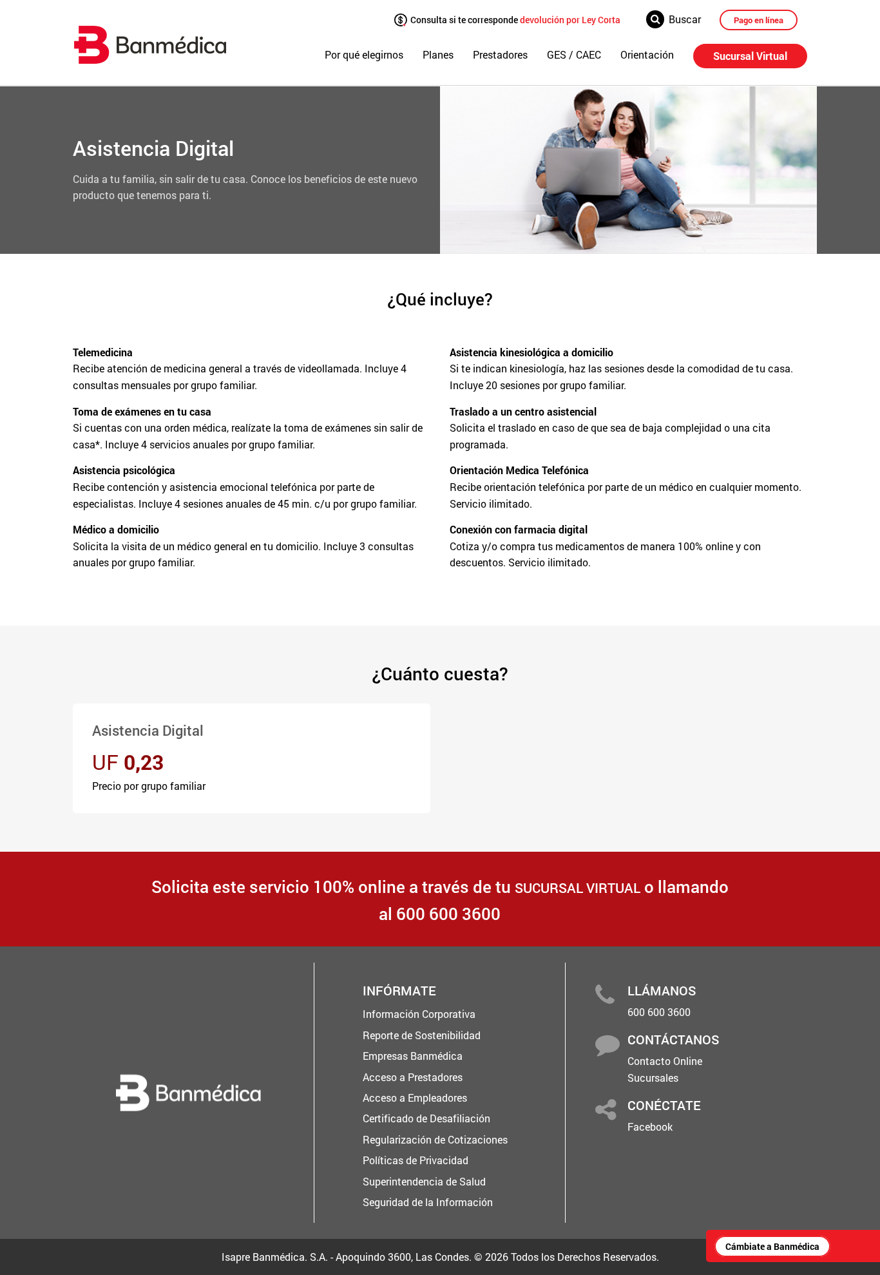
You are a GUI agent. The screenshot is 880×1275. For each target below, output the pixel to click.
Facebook (650, 1126)
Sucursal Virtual (750, 55)
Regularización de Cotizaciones (435, 1139)
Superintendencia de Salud (424, 1181)
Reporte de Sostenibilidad (422, 1035)
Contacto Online (664, 1061)
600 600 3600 (659, 1012)
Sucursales (652, 1077)
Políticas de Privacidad (415, 1160)
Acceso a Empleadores (415, 1097)
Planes (438, 54)
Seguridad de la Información (428, 1202)
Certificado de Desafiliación (426, 1118)
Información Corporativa (419, 1014)
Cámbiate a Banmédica (772, 1246)
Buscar (685, 19)
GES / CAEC (574, 54)
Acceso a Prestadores (413, 1077)
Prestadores (500, 54)
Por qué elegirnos (364, 54)
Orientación (647, 54)
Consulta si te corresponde (514, 19)
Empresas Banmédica (413, 1055)
